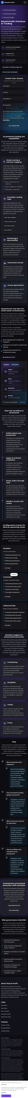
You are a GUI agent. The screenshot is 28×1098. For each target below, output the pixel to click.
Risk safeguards (14, 910)
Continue (22, 402)
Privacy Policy (20, 114)
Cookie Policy (9, 116)
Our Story (4, 1008)
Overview (4, 1005)
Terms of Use (5, 1025)
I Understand (6, 1095)
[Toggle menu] (25, 2)
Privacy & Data (5, 1028)
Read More (6, 120)
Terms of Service (10, 114)
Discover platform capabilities (12, 67)
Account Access (6, 1014)
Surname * (5, 92)
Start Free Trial (6, 1017)
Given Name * (6, 86)
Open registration (14, 905)
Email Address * (7, 98)
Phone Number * (7, 105)
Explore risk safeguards (10, 72)
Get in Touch (5, 1011)
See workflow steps (9, 357)
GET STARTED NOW (14, 125)
